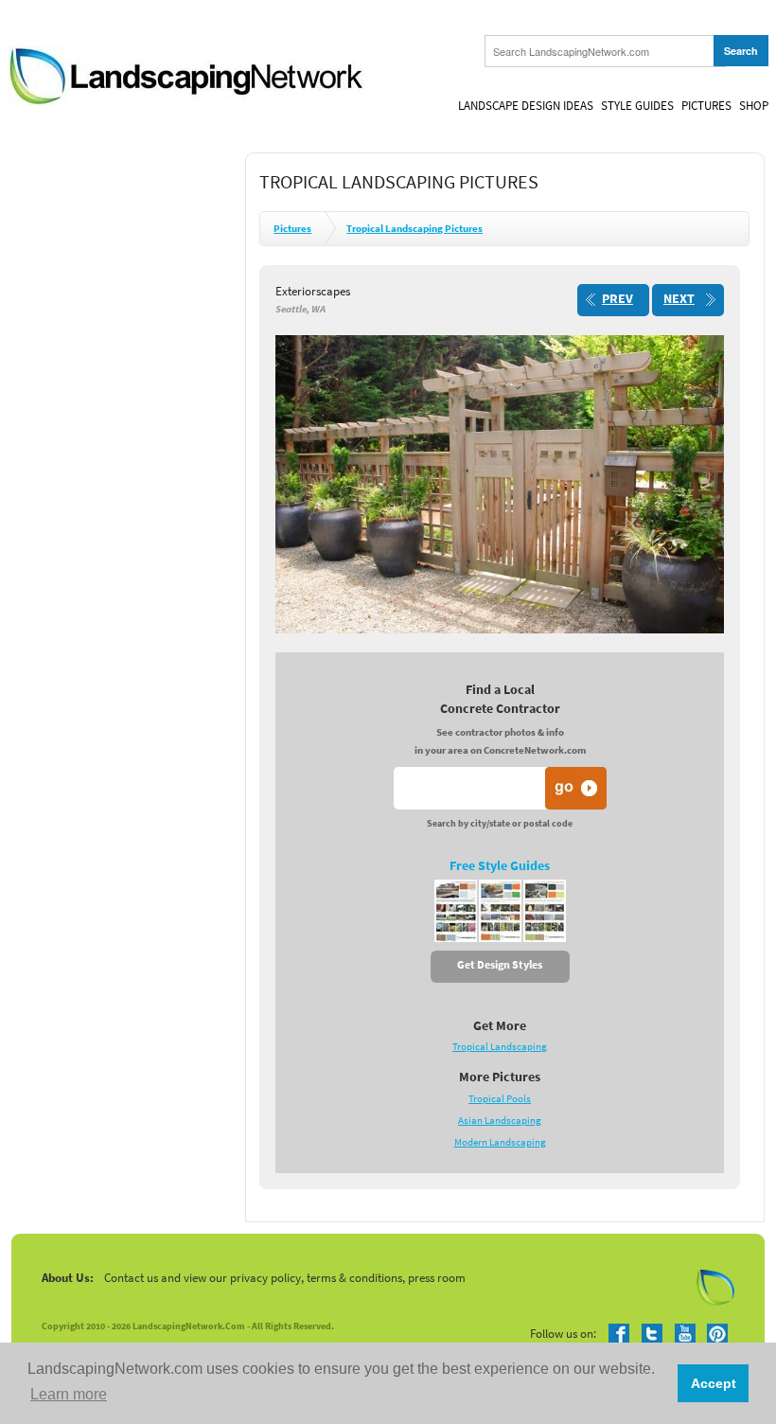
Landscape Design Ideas (525, 106)
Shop (753, 106)
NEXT (679, 299)
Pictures (706, 106)
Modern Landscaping (500, 1142)
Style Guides (637, 106)
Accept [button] (713, 1383)
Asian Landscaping (499, 1120)
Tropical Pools (499, 1099)
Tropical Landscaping (499, 1047)
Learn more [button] (68, 1394)
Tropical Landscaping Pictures (414, 229)
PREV (617, 299)
